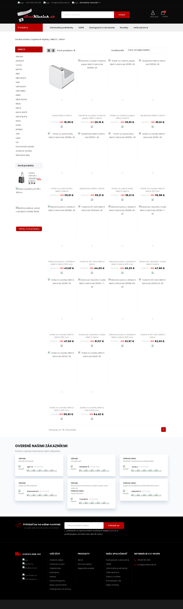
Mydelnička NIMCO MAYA (153, 115)
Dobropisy (54, 572)
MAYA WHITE (21, 112)
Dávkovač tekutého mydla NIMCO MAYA (153, 263)
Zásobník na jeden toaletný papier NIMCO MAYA (92, 117)
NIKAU (18, 103)
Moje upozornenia (58, 585)
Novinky (124, 27)
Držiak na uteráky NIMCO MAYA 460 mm (62, 409)
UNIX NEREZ (21, 91)
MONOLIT (20, 60)
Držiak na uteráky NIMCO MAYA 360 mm (62, 336)
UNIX (18, 82)
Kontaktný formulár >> (90, 2)
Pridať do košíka (72, 87)
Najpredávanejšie (86, 568)
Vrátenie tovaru (57, 564)
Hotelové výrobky (24, 151)
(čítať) (113, 530)
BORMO (19, 129)
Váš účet (55, 553)
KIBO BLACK (21, 78)
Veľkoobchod (141, 27)
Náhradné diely (23, 155)
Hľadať (122, 14)
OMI (17, 133)
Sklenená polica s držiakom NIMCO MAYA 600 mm (122, 336)
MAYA (18, 108)
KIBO (18, 73)
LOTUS (19, 65)
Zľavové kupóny (57, 580)
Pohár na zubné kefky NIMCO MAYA (61, 190)
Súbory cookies (113, 576)
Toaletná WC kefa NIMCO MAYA (92, 263)
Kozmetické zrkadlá (25, 146)
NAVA (18, 121)
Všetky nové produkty (29, 229)
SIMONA (19, 56)
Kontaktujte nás (113, 580)
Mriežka (48, 50)
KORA (18, 125)
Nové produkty (85, 564)
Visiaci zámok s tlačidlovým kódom (34, 177)
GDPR (81, 27)
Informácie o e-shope (147, 553)
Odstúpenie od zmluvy (60, 589)
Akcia (80, 560)
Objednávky (55, 568)
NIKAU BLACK (21, 99)
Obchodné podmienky (61, 27)
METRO (19, 69)
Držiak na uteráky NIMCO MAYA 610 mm (92, 409)
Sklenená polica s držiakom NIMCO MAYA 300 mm (122, 263)
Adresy (53, 576)
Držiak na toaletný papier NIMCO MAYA (122, 117)
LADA (18, 138)
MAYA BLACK (21, 116)
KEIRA (18, 95)
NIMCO (21, 49)
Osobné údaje (56, 560)
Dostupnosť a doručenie (102, 27)
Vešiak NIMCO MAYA (62, 115)
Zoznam (53, 50)
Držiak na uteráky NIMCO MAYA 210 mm (153, 190)
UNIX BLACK (21, 86)
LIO (17, 142)
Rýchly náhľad (72, 83)
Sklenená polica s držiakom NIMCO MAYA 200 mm (61, 263)
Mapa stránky (112, 585)
